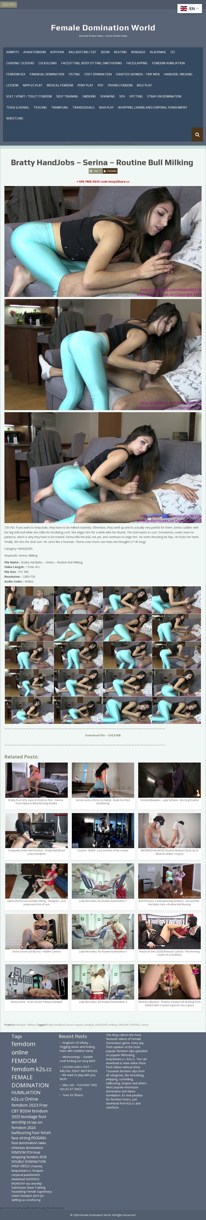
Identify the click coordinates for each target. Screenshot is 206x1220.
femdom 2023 (24, 1105)
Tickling (40, 107)
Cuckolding (48, 63)
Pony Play (85, 85)
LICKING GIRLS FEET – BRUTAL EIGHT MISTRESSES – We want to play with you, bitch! (78, 1073)
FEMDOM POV (22, 1152)
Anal (37, 1152)
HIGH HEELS (20, 1166)
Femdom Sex (15, 74)
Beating (120, 52)
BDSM (105, 52)
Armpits (12, 52)
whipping (18, 1157)
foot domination (24, 1142)
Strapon (37, 1170)
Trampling (59, 107)
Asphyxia (57, 52)
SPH (122, 96)
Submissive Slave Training (28, 1187)
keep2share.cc (21, 1170)
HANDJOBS (101, 1024)
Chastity (36, 1166)
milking (113, 1024)
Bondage (138, 52)
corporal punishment (25, 1175)
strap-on (34, 1122)
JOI (42, 1196)
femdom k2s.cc (31, 1069)
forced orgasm (74, 1024)
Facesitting (18, 1191)
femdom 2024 (23, 1127)
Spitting (136, 96)
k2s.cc (17, 1099)
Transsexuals (83, 107)
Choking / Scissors (20, 63)
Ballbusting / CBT (83, 52)
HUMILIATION (25, 1092)
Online (31, 1099)
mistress (18, 1147)
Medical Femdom (60, 85)
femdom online (23, 1048)
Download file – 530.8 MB (103, 735)
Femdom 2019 (29, 1196)
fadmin (111, 171)
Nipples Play (32, 85)
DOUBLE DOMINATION (28, 1161)
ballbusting (21, 1132)
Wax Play (106, 107)
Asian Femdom (34, 52)
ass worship (34, 1183)
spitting (16, 1200)
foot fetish (41, 1132)
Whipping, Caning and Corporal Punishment (152, 107)
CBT (15, 1111)
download (18, 1179)
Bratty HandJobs (55, 1024)
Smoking (89, 96)
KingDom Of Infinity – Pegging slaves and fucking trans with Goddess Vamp (77, 1047)
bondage (29, 1116)
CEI (173, 52)
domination (34, 1147)
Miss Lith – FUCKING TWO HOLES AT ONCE (78, 1087)
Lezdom (12, 85)
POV (100, 85)
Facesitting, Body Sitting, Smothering (91, 63)
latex (42, 1142)
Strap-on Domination (164, 96)
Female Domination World (103, 27)
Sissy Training (67, 96)
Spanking (107, 96)
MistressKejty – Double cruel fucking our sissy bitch (77, 1059)
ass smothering (30, 1200)
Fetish (15, 1196)
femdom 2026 (36, 1157)
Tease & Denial (17, 107)
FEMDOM (24, 1061)
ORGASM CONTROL (129, 1024)
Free (43, 1105)
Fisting (74, 74)
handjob (89, 1024)
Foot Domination (98, 74)
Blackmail (158, 52)
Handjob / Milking (178, 74)
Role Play (144, 85)
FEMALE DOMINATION (30, 1081)
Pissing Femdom (120, 85)
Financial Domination (47, 74)
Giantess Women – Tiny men (138, 74)
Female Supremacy (39, 1191)
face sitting (20, 1137)
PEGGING (38, 1137)
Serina (144, 1024)
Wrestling (14, 118)
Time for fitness (72, 1095)
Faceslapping (136, 63)
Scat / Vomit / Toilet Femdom (29, 96)
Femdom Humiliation (168, 63)
